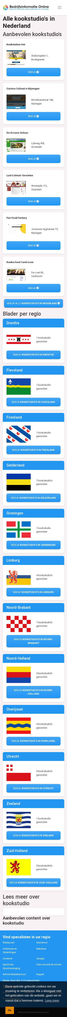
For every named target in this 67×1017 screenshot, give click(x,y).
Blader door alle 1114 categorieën (21, 980)
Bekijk (32, 72)
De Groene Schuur (18, 132)
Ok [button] (9, 1010)
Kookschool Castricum (20, 262)
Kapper (40, 974)
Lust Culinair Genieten (20, 175)
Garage (40, 958)
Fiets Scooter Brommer (48, 964)
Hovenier (7, 958)
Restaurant (9, 942)
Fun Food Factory (17, 217)
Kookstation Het (16, 44)
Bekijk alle (32, 303)
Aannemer (41, 942)
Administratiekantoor (14, 974)
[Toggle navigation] (59, 8)
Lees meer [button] (52, 1000)
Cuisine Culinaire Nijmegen (23, 88)
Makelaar (41, 948)
